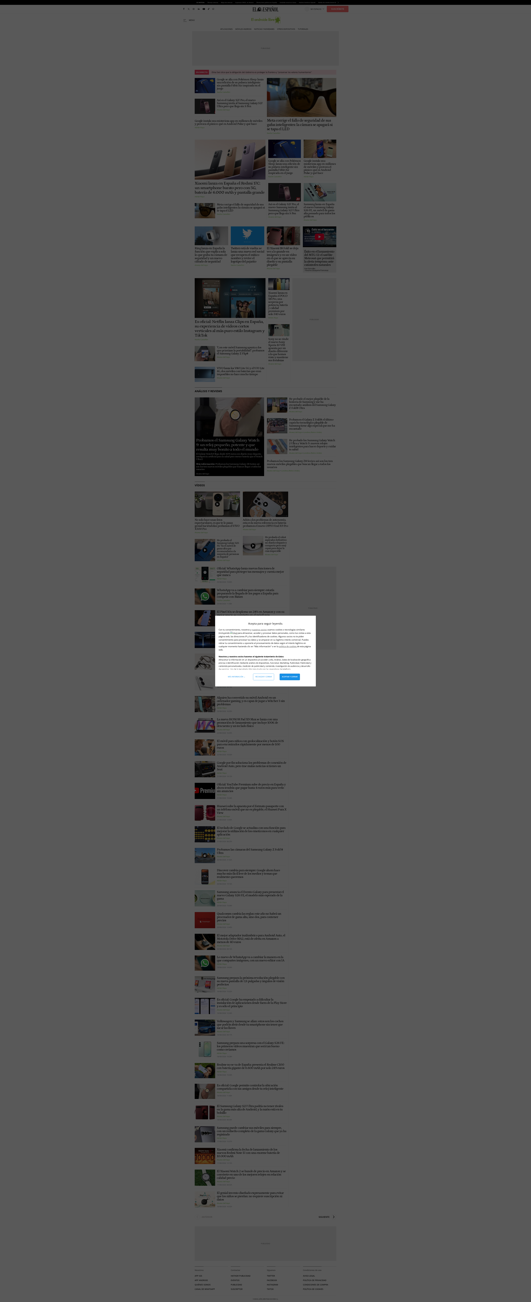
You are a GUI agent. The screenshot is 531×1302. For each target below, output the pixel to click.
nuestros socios (259, 629)
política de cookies (288, 646)
